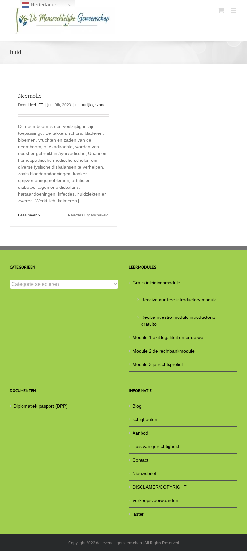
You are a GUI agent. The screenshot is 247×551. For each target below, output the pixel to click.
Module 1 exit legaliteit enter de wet (169, 337)
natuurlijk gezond (90, 105)
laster (138, 514)
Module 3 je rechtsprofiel (158, 364)
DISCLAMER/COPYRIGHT (160, 487)
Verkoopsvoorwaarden (155, 500)
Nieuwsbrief (144, 473)
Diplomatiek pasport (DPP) (41, 406)
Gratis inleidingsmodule (156, 282)
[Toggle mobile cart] (221, 10)
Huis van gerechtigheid (156, 446)
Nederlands (43, 4)
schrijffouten (145, 419)
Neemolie (29, 95)
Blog (137, 406)
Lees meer (27, 215)
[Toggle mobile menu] (234, 10)
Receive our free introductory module (179, 299)
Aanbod (140, 433)
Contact (140, 460)
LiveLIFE (35, 105)
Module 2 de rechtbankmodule (164, 351)
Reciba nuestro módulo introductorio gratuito (178, 320)
